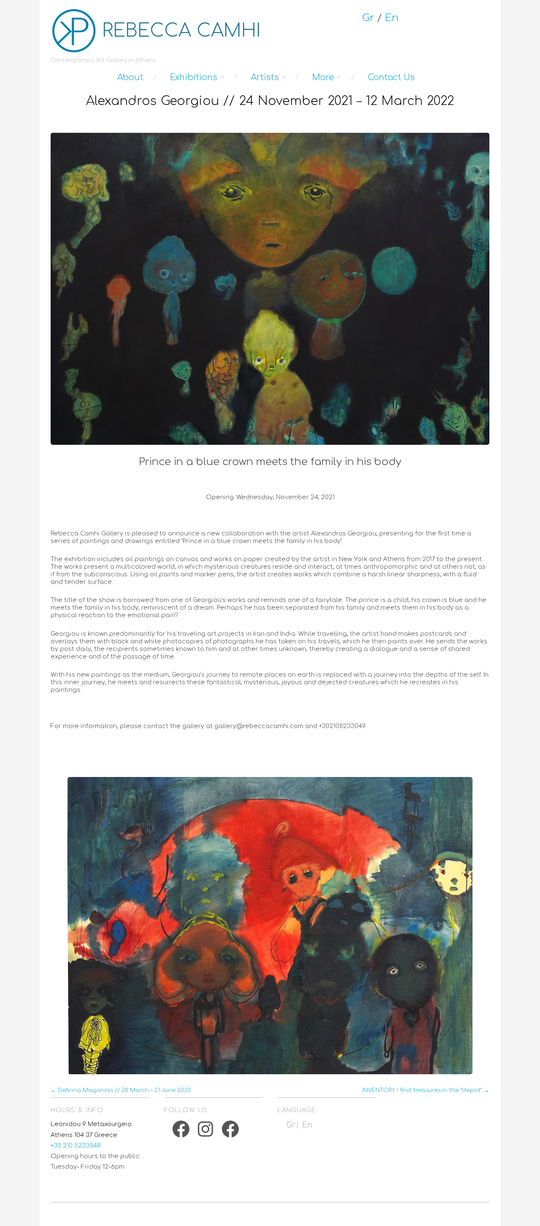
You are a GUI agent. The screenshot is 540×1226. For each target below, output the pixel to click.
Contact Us (391, 77)
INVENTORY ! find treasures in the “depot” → (425, 1090)
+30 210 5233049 (76, 1145)
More (323, 77)
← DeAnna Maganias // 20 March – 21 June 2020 (121, 1090)
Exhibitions (193, 77)
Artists (265, 77)
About (130, 77)
